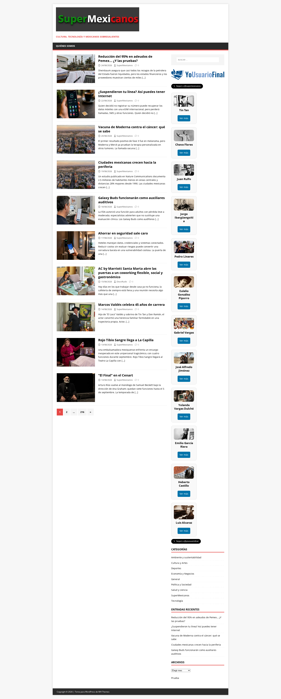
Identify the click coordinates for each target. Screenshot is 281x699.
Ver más (184, 118)
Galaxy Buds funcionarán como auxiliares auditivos (131, 200)
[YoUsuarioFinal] (197, 77)
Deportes (176, 568)
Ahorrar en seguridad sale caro (123, 233)
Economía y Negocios (182, 573)
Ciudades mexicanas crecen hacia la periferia (127, 164)
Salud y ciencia (179, 589)
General (175, 579)
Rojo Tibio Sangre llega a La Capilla (126, 340)
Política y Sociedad (181, 584)
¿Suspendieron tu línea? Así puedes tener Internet (131, 94)
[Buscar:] (198, 60)
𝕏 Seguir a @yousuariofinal (186, 541)
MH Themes (103, 691)
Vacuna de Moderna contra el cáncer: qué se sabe (131, 129)
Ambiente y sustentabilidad (186, 557)
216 (82, 412)
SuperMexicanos (125, 65)
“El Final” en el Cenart (115, 375)
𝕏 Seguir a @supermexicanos (187, 86)
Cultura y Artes (179, 562)
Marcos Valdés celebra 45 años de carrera (131, 304)
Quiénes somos (65, 45)
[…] (144, 77)
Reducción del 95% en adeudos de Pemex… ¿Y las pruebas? (125, 58)
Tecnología (177, 600)
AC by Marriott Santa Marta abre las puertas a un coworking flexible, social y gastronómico (130, 272)
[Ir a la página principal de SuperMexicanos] (97, 29)
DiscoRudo (122, 281)
